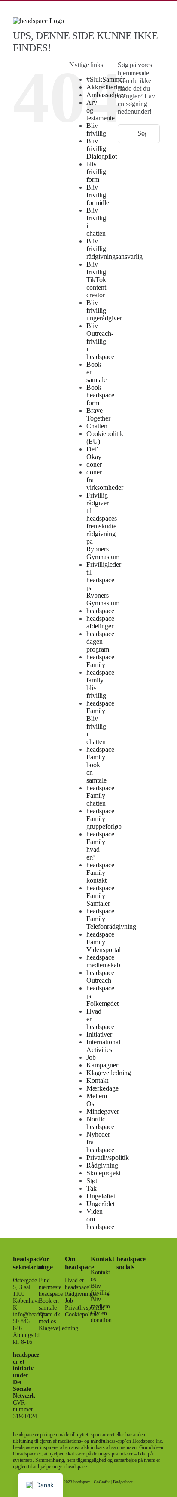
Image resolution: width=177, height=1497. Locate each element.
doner (94, 464)
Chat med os (47, 1318)
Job (91, 1057)
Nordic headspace (100, 1122)
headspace (100, 610)
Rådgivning (102, 1165)
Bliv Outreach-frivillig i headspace (100, 341)
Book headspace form (100, 395)
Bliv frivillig (96, 129)
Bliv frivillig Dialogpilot (101, 148)
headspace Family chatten (100, 795)
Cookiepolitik (81, 1314)
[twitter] (132, 1281)
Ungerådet (100, 1203)
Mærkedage (102, 1088)
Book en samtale (49, 1304)
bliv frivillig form (96, 171)
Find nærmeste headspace (51, 1287)
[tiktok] (132, 1296)
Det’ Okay (93, 452)
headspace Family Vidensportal (103, 942)
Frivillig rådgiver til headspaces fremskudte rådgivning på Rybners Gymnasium (102, 526)
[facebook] (119, 1281)
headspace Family (100, 660)
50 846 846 (21, 1324)
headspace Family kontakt (100, 872)
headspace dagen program (100, 641)
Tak (91, 1188)
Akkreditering (105, 87)
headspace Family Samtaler (100, 895)
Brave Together (98, 414)
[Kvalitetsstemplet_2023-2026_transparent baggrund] (153, 1253)
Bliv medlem (100, 1303)
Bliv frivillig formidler (98, 195)
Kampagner (102, 1065)
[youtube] (119, 1311)
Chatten (96, 426)
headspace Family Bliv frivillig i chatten (100, 722)
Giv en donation (101, 1316)
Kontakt (97, 1080)
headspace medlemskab (103, 961)
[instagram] (119, 1296)
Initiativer (99, 1034)
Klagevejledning (108, 1072)
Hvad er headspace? (78, 1283)
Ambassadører (105, 94)
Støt (91, 1180)
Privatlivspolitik (107, 1157)
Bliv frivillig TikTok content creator (96, 280)
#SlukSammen (106, 79)
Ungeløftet (100, 1196)
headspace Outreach (100, 976)
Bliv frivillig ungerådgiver (104, 310)
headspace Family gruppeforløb (104, 818)
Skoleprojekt (103, 1173)
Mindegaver (102, 1111)
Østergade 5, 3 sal (25, 1283)
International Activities (103, 1045)
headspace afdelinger (100, 622)
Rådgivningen (81, 1294)
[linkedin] (132, 1311)
